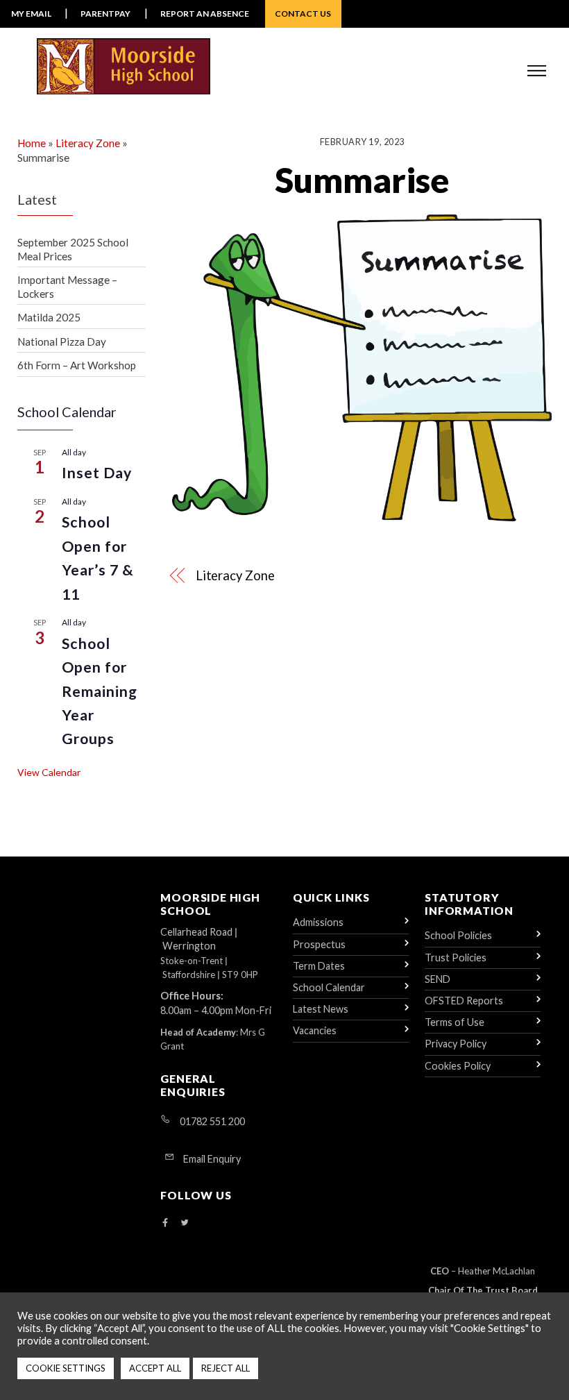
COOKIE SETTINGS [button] (65, 1368)
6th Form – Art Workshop (76, 365)
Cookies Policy (458, 1066)
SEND (437, 979)
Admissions (318, 922)
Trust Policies (455, 957)
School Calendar (329, 987)
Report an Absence (204, 13)
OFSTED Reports (464, 1000)
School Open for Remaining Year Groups (100, 691)
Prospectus (319, 944)
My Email (31, 13)
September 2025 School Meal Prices (72, 249)
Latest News (320, 1009)
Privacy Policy (455, 1043)
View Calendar (48, 772)
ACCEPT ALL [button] (155, 1368)
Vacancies (315, 1030)
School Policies (458, 935)
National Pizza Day (61, 341)
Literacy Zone (235, 575)
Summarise (362, 180)
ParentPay (105, 13)
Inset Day (97, 473)
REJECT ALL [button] (225, 1368)
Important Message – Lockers (67, 286)
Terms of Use (454, 1022)
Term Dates (319, 966)
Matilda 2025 (48, 317)
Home (31, 143)
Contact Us (303, 13)
